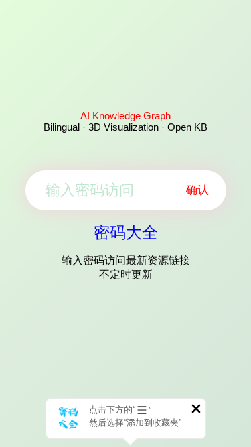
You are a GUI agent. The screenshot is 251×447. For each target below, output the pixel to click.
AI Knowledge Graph (125, 115)
